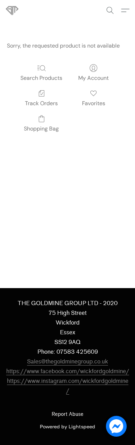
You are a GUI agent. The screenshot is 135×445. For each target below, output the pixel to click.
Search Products (41, 78)
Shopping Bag (41, 128)
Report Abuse (67, 414)
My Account (93, 78)
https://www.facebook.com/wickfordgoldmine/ (67, 371)
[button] (12, 10)
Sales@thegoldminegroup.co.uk (67, 361)
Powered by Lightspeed (67, 426)
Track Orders (41, 103)
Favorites (93, 103)
